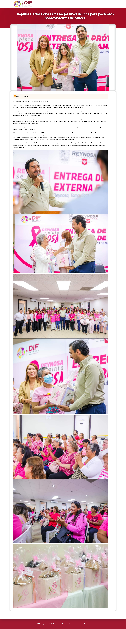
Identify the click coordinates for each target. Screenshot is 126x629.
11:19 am (25, 96)
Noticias (75, 4)
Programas (108, 4)
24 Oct (18, 96)
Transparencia (96, 4)
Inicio (68, 4)
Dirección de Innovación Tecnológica (80, 624)
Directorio (85, 4)
